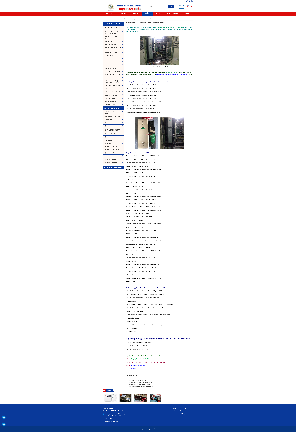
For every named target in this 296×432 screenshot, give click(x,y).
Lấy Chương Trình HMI (111, 162)
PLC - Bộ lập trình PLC (110, 62)
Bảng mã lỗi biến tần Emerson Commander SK (141, 386)
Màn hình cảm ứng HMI (111, 59)
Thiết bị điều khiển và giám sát (113, 85)
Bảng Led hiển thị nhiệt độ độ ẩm (113, 48)
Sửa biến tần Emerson (135, 19)
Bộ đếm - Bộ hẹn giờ (110, 98)
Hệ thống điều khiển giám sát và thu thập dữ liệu (113, 32)
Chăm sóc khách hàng (179, 414)
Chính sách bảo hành (179, 411)
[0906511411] (4, 424)
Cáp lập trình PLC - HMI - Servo (113, 74)
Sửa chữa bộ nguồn (110, 134)
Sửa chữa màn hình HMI (111, 126)
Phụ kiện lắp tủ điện (110, 104)
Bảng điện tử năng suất (111, 44)
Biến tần (107, 65)
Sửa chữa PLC (108, 123)
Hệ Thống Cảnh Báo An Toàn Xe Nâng (112, 28)
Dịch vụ (114, 19)
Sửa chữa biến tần (122, 19)
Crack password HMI (110, 159)
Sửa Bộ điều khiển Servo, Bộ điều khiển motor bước (112, 130)
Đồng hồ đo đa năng (110, 101)
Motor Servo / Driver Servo (112, 71)
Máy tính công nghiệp (111, 68)
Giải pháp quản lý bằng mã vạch (112, 37)
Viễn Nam (155, 429)
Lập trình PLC (108, 143)
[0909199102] (4, 417)
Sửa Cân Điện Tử (109, 140)
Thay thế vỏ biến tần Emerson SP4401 (139, 380)
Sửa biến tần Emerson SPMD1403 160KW (140, 384)
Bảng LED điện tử (109, 41)
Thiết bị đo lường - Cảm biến (112, 92)
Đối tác (109, 390)
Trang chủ (107, 19)
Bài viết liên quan (132, 375)
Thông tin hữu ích (179, 408)
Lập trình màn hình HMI (111, 146)
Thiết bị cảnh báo (109, 89)
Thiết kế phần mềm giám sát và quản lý (113, 112)
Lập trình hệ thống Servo (112, 153)
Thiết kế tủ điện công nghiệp (112, 116)
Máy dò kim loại (109, 55)
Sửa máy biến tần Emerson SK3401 (138, 378)
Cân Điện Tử (108, 78)
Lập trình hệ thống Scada (112, 149)
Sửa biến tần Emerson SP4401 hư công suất (140, 382)
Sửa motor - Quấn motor (112, 137)
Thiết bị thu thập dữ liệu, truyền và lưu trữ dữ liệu (112, 81)
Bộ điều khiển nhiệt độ (111, 95)
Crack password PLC (110, 156)
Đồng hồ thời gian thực (111, 52)
